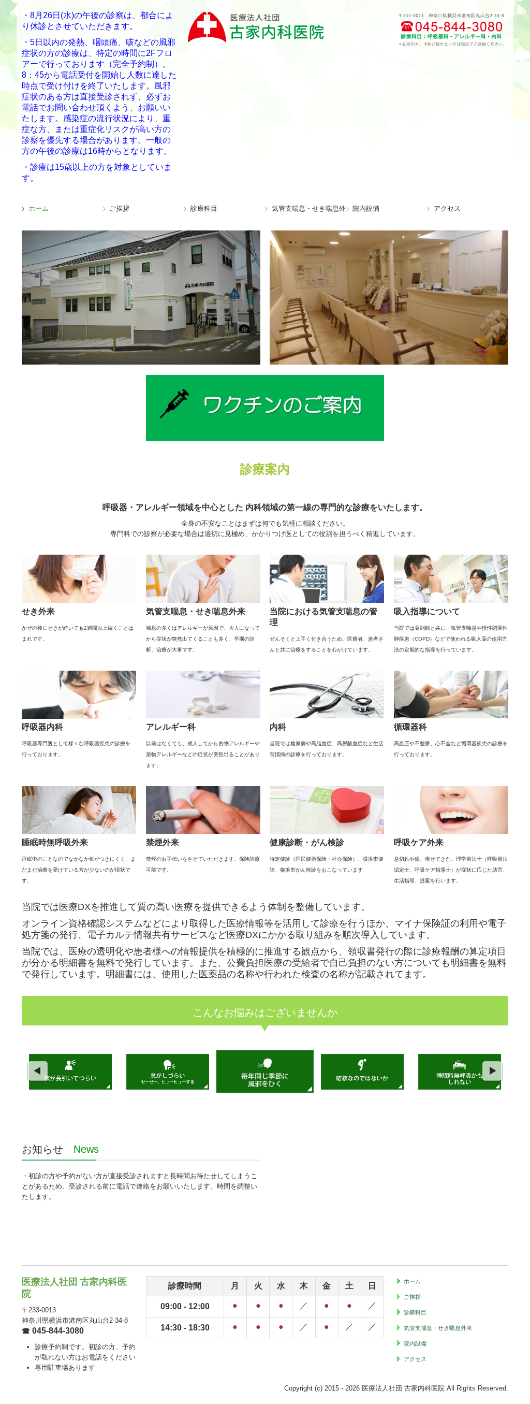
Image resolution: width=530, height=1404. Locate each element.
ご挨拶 (119, 208)
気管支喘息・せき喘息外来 (309, 208)
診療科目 (203, 208)
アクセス (447, 208)
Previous (37, 1071)
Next (492, 1071)
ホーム (38, 208)
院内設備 (365, 208)
